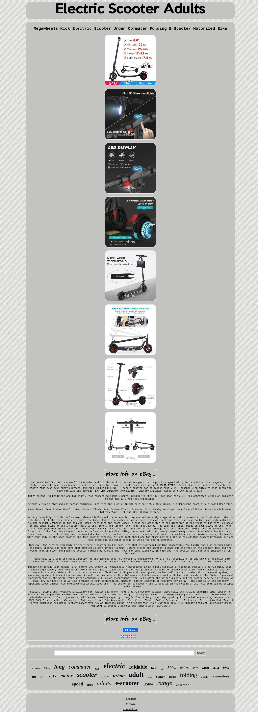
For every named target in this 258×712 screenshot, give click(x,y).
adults (104, 683)
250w (105, 676)
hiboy (47, 668)
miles (184, 668)
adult (136, 674)
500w (171, 667)
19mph (172, 676)
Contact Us (130, 709)
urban (119, 675)
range (164, 682)
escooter (182, 685)
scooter (87, 674)
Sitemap (130, 704)
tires (90, 684)
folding (188, 675)
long (59, 667)
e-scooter (127, 682)
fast (162, 669)
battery (160, 676)
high (97, 669)
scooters (36, 668)
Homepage (130, 699)
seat (205, 667)
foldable (138, 667)
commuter (80, 667)
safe (195, 668)
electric (114, 666)
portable (48, 676)
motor (66, 675)
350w (148, 683)
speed (77, 683)
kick (226, 668)
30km (204, 676)
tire (34, 676)
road (150, 677)
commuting (220, 676)
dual (216, 668)
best (154, 668)
